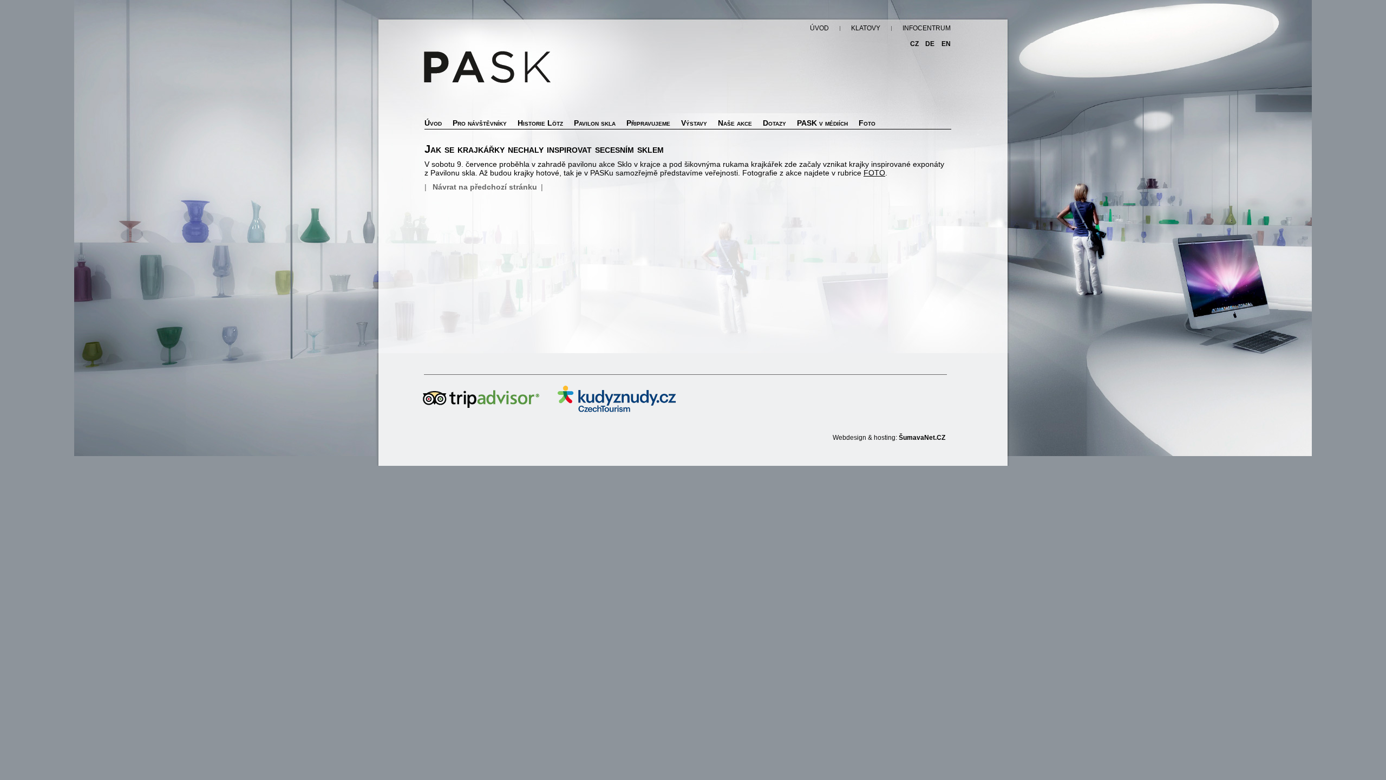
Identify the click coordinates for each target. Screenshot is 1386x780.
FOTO (874, 172)
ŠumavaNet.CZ (922, 437)
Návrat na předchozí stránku (485, 187)
